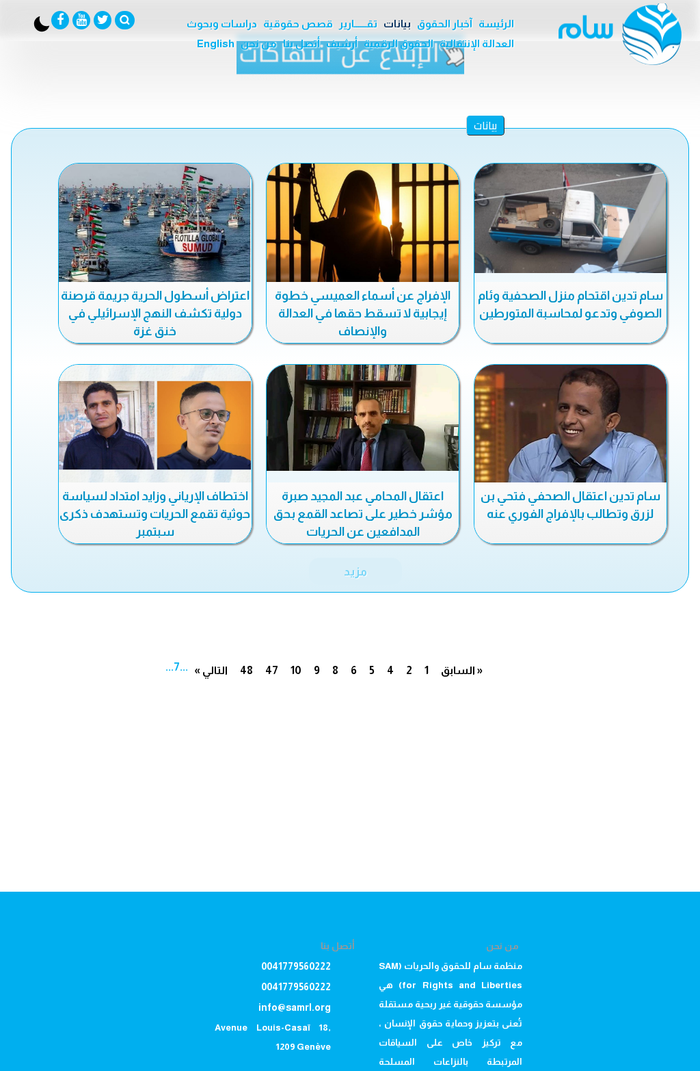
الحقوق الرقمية (398, 43)
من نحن (259, 43)
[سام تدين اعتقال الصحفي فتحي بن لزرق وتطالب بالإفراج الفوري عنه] (570, 426)
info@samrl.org (294, 1007)
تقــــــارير (358, 23)
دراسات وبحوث (222, 23)
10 (296, 670)
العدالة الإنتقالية (477, 43)
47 (271, 670)
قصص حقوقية (298, 23)
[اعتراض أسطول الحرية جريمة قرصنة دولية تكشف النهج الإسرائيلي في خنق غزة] (155, 224)
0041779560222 (296, 966)
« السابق (462, 670)
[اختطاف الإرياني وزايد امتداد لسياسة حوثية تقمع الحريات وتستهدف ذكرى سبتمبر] (155, 426)
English (215, 43)
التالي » (211, 670)
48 (246, 670)
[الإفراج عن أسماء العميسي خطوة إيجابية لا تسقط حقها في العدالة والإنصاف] (363, 224)
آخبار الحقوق (444, 23)
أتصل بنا (301, 43)
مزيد (355, 571)
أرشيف (342, 43)
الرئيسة (496, 23)
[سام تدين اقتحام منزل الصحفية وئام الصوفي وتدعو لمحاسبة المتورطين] (570, 218)
